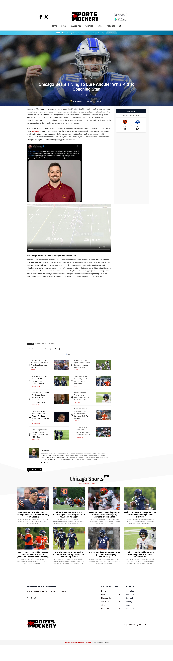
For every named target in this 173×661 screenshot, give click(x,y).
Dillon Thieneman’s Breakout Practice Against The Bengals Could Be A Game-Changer (69, 514)
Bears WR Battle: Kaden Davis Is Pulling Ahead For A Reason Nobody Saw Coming (33, 514)
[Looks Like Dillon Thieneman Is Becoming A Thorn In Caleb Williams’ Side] (140, 538)
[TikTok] (31, 598)
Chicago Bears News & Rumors (86, 78)
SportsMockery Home (101, 642)
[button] (120, 26)
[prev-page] (83, 570)
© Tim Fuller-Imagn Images (44, 344)
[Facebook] (40, 17)
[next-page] (89, 570)
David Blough (36, 131)
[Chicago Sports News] (85, 16)
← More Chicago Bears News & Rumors (78, 642)
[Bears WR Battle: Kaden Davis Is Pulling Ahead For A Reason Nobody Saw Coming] (33, 498)
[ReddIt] (86, 95)
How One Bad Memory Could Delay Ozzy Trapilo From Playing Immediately (104, 554)
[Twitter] (46, 17)
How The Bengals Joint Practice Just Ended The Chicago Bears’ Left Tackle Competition (69, 554)
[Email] (91, 95)
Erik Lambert (79, 101)
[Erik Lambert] (71, 101)
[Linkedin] (44, 462)
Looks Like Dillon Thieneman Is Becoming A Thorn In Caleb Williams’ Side (140, 554)
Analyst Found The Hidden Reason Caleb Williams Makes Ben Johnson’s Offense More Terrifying (32, 554)
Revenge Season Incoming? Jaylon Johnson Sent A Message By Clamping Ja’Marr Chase (104, 514)
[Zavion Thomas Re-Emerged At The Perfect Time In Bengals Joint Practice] (140, 498)
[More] (96, 95)
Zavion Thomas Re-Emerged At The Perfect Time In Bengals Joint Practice (140, 514)
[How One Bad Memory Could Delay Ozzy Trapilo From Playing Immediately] (104, 538)
